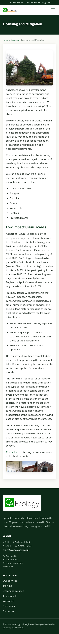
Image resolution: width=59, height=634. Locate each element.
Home (5, 40)
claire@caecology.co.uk (41, 2)
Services (15, 40)
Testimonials (10, 596)
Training (7, 585)
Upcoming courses (13, 591)
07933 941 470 (17, 2)
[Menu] (53, 9)
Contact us (12, 452)
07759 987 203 (23, 546)
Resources (9, 606)
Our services (10, 580)
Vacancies (8, 601)
